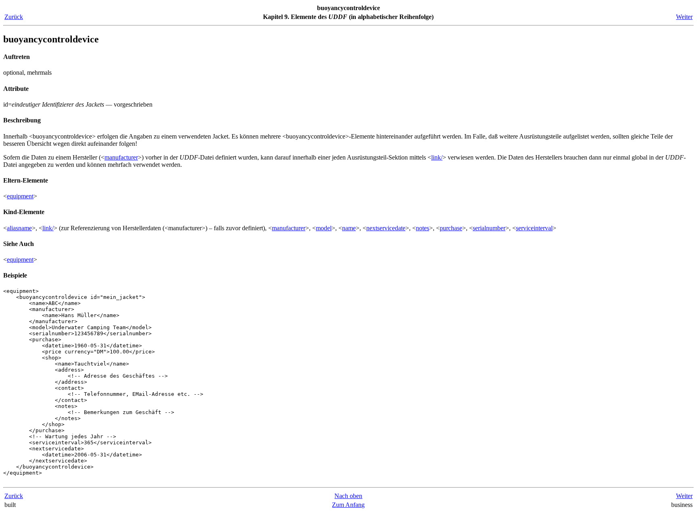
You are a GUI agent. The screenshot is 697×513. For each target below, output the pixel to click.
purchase (451, 228)
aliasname (19, 228)
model (324, 228)
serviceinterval (534, 228)
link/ (436, 157)
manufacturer (121, 157)
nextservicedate (385, 228)
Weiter (684, 16)
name (349, 228)
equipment (20, 196)
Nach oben (348, 495)
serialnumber (489, 228)
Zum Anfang (348, 504)
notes (422, 228)
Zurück (13, 16)
